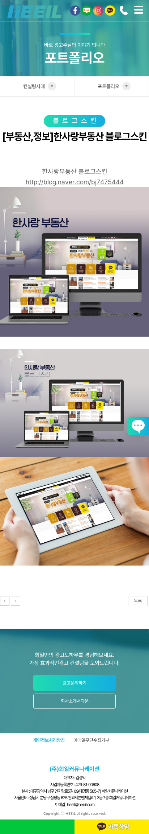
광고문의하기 (74, 683)
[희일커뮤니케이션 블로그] (87, 10)
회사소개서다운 (75, 701)
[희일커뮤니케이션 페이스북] (75, 10)
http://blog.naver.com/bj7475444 (75, 182)
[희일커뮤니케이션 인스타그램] (98, 10)
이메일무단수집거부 (91, 740)
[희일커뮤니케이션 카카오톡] (110, 10)
